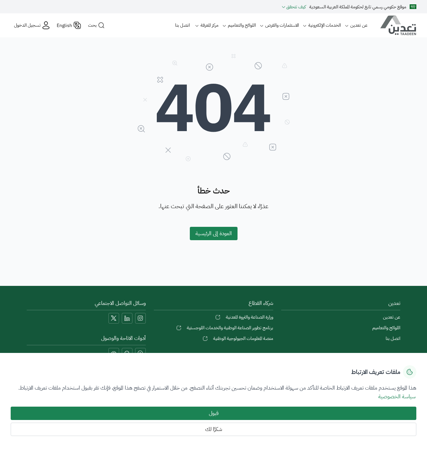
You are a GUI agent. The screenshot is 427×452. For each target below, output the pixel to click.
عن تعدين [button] (359, 25)
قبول (214, 413)
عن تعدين (391, 317)
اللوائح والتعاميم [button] (242, 25)
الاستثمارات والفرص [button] (282, 25)
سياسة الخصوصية (397, 397)
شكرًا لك (213, 429)
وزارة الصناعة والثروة (249, 317)
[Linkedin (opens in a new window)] (127, 318)
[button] (294, 7)
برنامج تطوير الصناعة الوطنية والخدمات (230, 327)
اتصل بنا (182, 25)
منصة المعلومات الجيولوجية (243, 338)
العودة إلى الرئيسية (213, 234)
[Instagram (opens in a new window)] (140, 318)
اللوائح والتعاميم (386, 327)
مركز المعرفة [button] (209, 25)
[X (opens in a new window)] (113, 318)
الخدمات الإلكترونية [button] (324, 25)
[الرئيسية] (395, 25)
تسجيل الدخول (27, 25)
